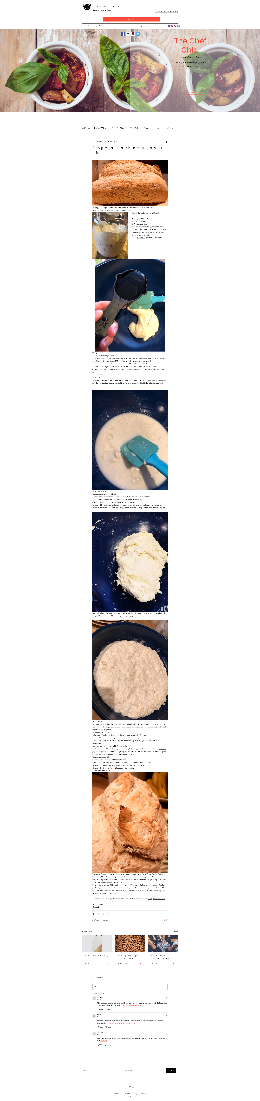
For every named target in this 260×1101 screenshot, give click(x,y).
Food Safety (135, 128)
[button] (195, 92)
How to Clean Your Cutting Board (96, 957)
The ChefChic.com (106, 6)
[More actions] (166, 142)
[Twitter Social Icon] (138, 34)
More (146, 128)
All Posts (86, 128)
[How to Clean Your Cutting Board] (97, 943)
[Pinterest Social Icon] (175, 26)
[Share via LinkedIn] (103, 914)
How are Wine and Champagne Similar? (160, 957)
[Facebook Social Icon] (123, 34)
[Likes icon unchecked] (98, 1009)
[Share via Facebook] (93, 914)
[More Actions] (166, 998)
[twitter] (178, 26)
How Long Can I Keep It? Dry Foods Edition (128, 957)
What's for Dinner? (118, 128)
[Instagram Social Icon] (128, 34)
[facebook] (169, 26)
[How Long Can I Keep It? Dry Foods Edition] (130, 943)
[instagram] (172, 26)
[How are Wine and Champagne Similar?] (163, 943)
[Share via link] (108, 914)
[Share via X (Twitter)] (98, 914)
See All (176, 931)
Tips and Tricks (100, 128)
